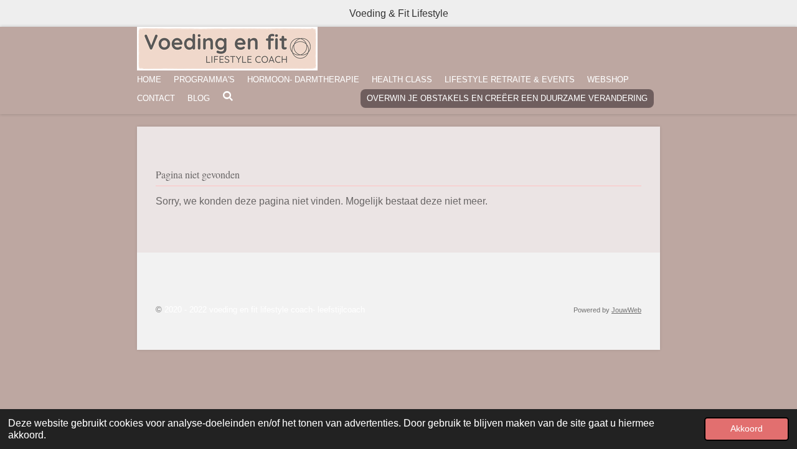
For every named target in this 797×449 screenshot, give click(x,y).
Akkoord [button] (746, 428)
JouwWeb (626, 310)
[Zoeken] (228, 96)
